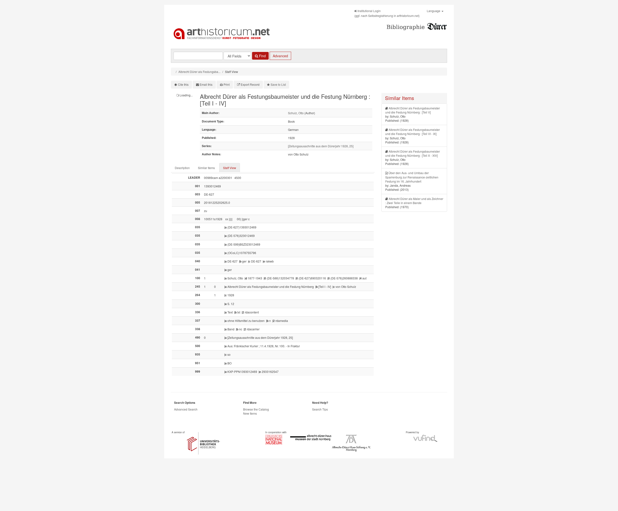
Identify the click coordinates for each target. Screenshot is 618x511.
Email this (206, 84)
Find (262, 55)
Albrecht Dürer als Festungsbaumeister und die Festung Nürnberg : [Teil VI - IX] (412, 132)
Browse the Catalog (256, 409)
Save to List (278, 84)
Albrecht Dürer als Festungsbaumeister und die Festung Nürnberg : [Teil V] (412, 110)
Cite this (183, 84)
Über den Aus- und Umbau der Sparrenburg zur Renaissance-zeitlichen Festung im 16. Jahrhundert (411, 177)
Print (227, 84)
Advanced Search (185, 409)
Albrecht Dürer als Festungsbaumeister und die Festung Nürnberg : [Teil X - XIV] (412, 153)
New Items (250, 413)
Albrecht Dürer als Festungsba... (199, 72)
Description (182, 168)
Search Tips (320, 409)
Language (434, 11)
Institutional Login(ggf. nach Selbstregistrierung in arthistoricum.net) (387, 13)
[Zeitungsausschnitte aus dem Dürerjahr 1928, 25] (320, 146)
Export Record (250, 84)
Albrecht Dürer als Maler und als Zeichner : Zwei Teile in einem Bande (414, 201)
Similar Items (206, 168)
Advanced (280, 55)
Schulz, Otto (296, 113)
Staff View (229, 168)
